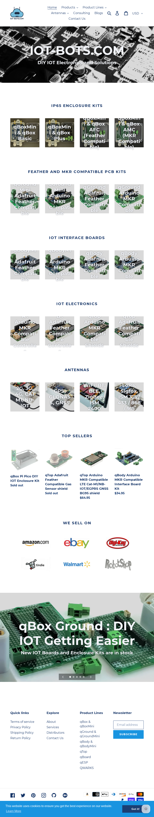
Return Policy (20, 738)
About (51, 722)
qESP (84, 762)
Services (53, 727)
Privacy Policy (20, 727)
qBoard (85, 757)
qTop (83, 751)
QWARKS (87, 768)
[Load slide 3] (77, 677)
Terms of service (22, 722)
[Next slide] (91, 677)
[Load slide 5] (84, 677)
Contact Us (55, 738)
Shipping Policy (22, 732)
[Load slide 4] (80, 677)
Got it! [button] (135, 808)
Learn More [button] (13, 811)
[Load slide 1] (70, 677)
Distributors (55, 732)
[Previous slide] (63, 677)
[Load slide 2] (74, 677)
